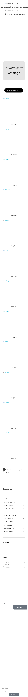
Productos (13, 67)
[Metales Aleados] (7, 616)
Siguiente (20, 469)
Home (7, 67)
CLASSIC (7, 562)
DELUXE (7, 564)
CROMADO (8, 547)
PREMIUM (7, 567)
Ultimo (5, 472)
